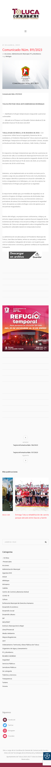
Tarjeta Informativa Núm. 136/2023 (25, 445)
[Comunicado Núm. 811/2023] (25, 74)
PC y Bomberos (35, 54)
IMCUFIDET (6, 620)
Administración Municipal (20, 54)
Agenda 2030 (7, 571)
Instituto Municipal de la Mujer (13, 624)
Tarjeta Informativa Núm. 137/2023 (25, 452)
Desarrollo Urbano (8, 612)
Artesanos (5, 582)
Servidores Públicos (9, 665)
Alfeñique (5, 578)
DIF (3, 616)
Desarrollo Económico (10, 605)
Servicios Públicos (8, 661)
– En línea (5, 556)
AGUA (4, 575)
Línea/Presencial (8, 627)
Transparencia (7, 676)
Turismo (5, 680)
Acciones (8, 54)
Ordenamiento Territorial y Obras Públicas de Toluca (20, 642)
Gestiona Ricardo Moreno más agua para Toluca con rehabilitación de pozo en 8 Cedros (24, 516)
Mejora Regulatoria (9, 635)
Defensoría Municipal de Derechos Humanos (17, 601)
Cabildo (5, 586)
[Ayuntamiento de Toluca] (25, 13)
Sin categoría (7, 669)
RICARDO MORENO (9, 654)
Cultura (4, 597)
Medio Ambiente (8, 631)
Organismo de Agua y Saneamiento (14, 646)
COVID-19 (5, 593)
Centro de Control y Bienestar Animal (15, 590)
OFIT (4, 639)
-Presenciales (7, 559)
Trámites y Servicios (9, 673)
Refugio (9, 56)
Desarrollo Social (8, 609)
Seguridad (5, 658)
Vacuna (5, 684)
